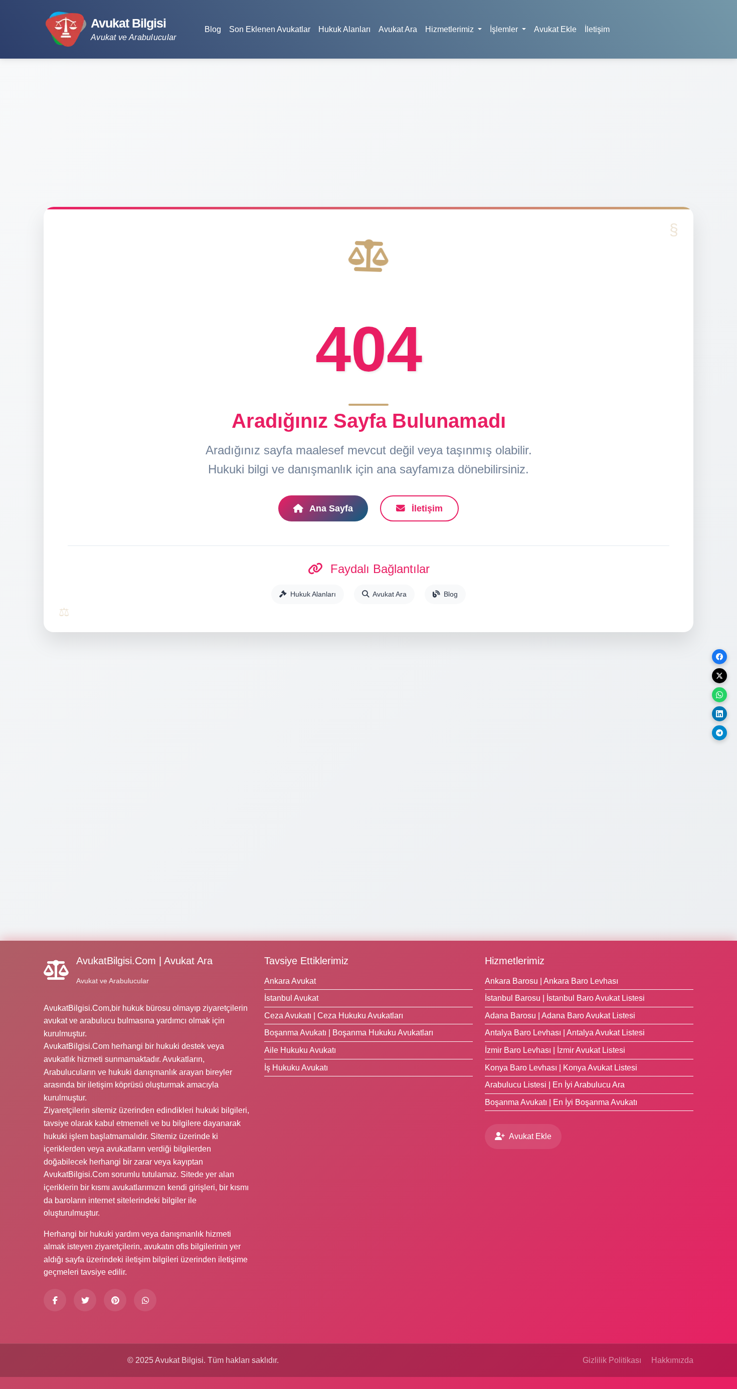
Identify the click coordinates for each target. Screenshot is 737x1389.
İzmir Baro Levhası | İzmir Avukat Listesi (555, 1050)
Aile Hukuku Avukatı (300, 1050)
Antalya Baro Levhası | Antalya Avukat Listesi (565, 1032)
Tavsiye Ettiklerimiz (306, 960)
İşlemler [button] (505, 29)
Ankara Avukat (290, 981)
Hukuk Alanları (344, 29)
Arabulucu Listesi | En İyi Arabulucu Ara (555, 1084)
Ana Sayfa (330, 508)
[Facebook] (55, 1300)
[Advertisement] (368, 137)
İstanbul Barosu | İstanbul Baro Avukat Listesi (565, 998)
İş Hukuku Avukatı (296, 1067)
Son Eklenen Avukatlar (269, 29)
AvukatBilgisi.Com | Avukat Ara (144, 960)
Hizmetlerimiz (514, 960)
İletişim (597, 29)
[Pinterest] (115, 1300)
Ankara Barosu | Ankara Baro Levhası (551, 981)
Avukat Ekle (555, 29)
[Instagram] (145, 1300)
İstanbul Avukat (291, 998)
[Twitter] (85, 1300)
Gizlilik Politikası (612, 1360)
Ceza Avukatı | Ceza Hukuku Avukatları (333, 1015)
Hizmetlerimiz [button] (450, 29)
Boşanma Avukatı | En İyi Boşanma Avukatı (561, 1102)
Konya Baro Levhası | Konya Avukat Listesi (561, 1067)
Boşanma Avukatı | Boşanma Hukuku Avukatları (348, 1032)
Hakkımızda (672, 1360)
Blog (213, 29)
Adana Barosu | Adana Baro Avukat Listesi (560, 1015)
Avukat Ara (398, 29)
